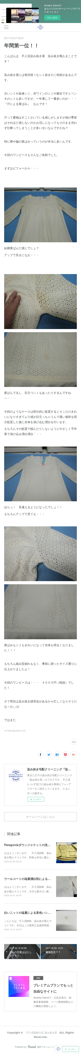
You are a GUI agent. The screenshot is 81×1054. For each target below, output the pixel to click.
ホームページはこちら (40, 817)
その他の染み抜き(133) (15, 730)
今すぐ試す (52, 17)
